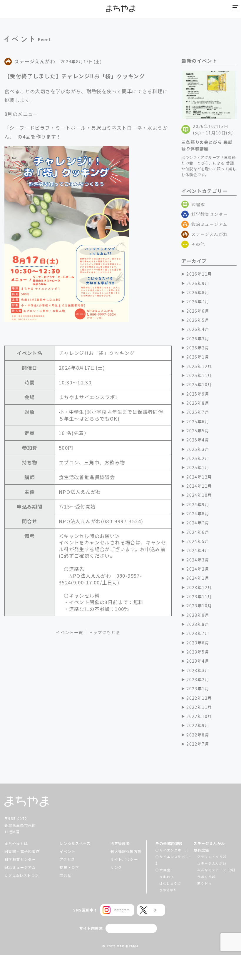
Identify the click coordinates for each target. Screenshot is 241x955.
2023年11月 (199, 596)
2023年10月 (199, 606)
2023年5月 (197, 652)
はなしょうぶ (170, 883)
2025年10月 (199, 384)
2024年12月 (199, 477)
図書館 (198, 204)
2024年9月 (197, 504)
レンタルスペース (75, 843)
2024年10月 (199, 495)
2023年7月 (197, 633)
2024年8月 (197, 513)
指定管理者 (120, 843)
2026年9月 (197, 283)
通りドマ (204, 883)
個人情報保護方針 (126, 851)
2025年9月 (197, 394)
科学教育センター (209, 214)
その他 (198, 244)
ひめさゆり (168, 890)
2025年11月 (199, 375)
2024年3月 (197, 560)
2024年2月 (197, 569)
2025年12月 (199, 366)
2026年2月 (197, 348)
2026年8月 (197, 292)
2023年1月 (197, 688)
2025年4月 (197, 440)
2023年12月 (199, 587)
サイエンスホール (174, 850)
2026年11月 (199, 274)
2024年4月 (197, 550)
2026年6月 (197, 311)
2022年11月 (199, 707)
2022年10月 (199, 716)
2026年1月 (197, 357)
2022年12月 (199, 698)
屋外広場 (201, 850)
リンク (116, 867)
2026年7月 (197, 301)
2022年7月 (197, 744)
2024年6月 (197, 532)
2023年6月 (197, 643)
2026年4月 (197, 329)
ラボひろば (206, 876)
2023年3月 (197, 670)
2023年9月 (197, 615)
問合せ (65, 875)
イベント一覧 (69, 632)
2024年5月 (197, 541)
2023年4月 (197, 661)
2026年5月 (197, 320)
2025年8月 (197, 403)
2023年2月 (197, 679)
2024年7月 (197, 523)
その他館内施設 (169, 843)
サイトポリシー (124, 859)
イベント (68, 851)
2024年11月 (199, 486)
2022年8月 (197, 735)
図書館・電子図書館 (22, 851)
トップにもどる (104, 632)
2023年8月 (197, 624)
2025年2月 (197, 458)
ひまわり (166, 876)
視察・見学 (69, 867)
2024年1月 (197, 578)
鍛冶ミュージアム (209, 224)
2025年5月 (197, 431)
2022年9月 (197, 725)
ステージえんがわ (209, 234)
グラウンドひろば (211, 856)
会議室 (165, 870)
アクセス (67, 859)
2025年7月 (197, 412)
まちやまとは (16, 843)
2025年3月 (197, 449)
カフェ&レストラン (21, 875)
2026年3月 (197, 338)
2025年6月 (197, 421)
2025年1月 (197, 467)
